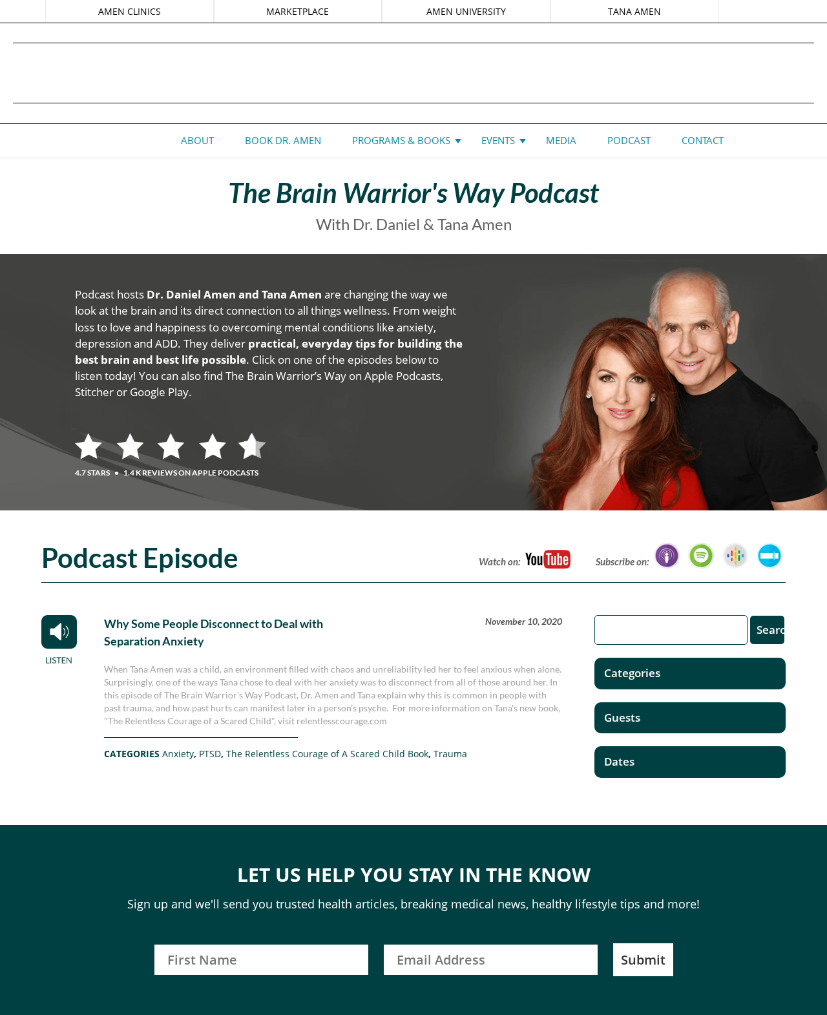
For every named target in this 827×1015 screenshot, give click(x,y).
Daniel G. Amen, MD (413, 72)
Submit (643, 959)
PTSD (210, 754)
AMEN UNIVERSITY (466, 11)
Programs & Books (401, 140)
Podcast (629, 140)
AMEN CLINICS (129, 11)
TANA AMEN (634, 11)
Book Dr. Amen (283, 140)
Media (561, 140)
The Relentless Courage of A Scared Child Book (327, 754)
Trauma (450, 754)
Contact (703, 140)
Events (498, 140)
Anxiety (178, 754)
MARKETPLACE (297, 11)
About (197, 140)
